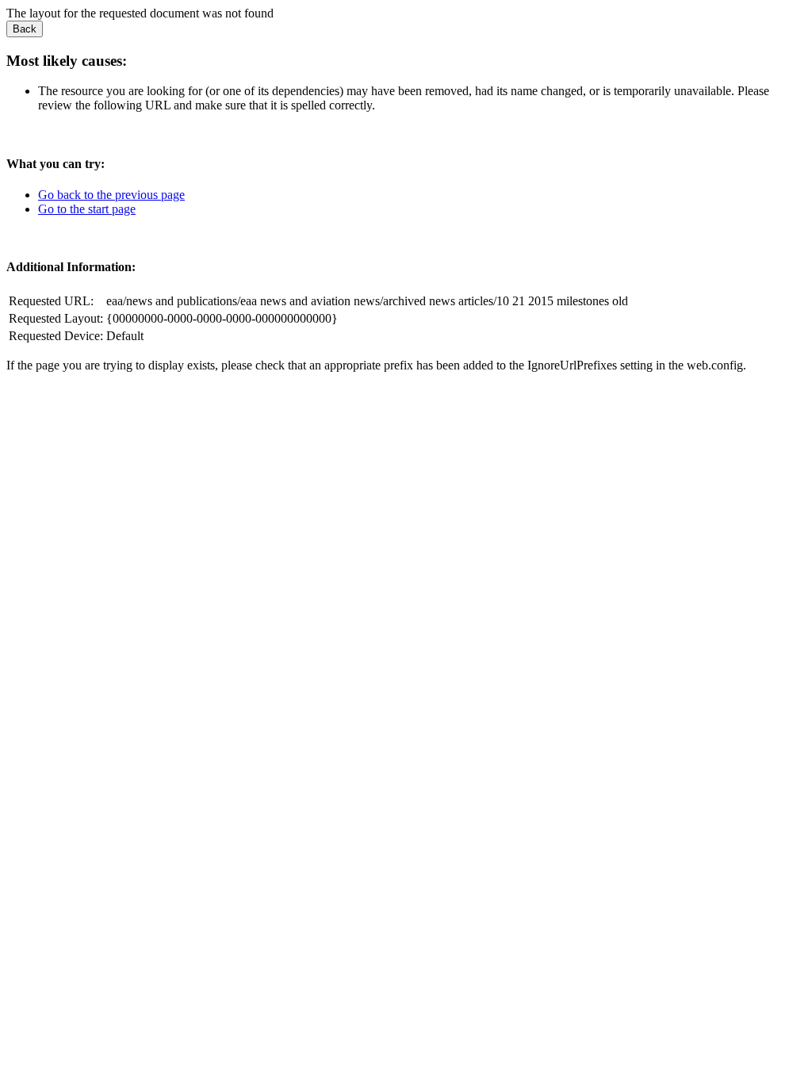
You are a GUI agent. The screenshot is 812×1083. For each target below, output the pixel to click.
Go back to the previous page (111, 194)
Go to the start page (87, 209)
